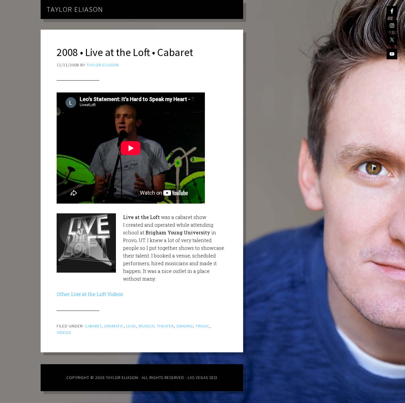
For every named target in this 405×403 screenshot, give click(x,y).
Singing (184, 326)
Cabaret (93, 326)
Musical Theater (156, 326)
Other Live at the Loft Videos (90, 294)
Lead (131, 326)
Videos (64, 332)
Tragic (203, 326)
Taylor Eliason (75, 9)
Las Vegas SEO (202, 377)
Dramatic (114, 326)
